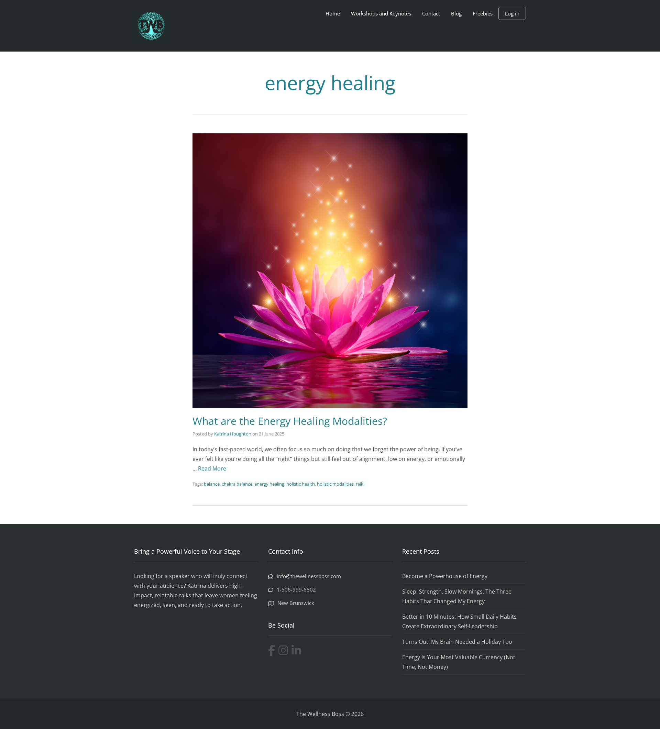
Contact (431, 13)
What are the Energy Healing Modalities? (289, 421)
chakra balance (237, 484)
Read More (212, 468)
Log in (512, 13)
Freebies (483, 13)
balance (212, 484)
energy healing (269, 484)
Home (333, 13)
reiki (360, 484)
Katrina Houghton (232, 434)
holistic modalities (335, 484)
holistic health (300, 484)
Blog (456, 13)
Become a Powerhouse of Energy (444, 576)
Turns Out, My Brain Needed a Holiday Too (457, 641)
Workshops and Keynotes (381, 13)
